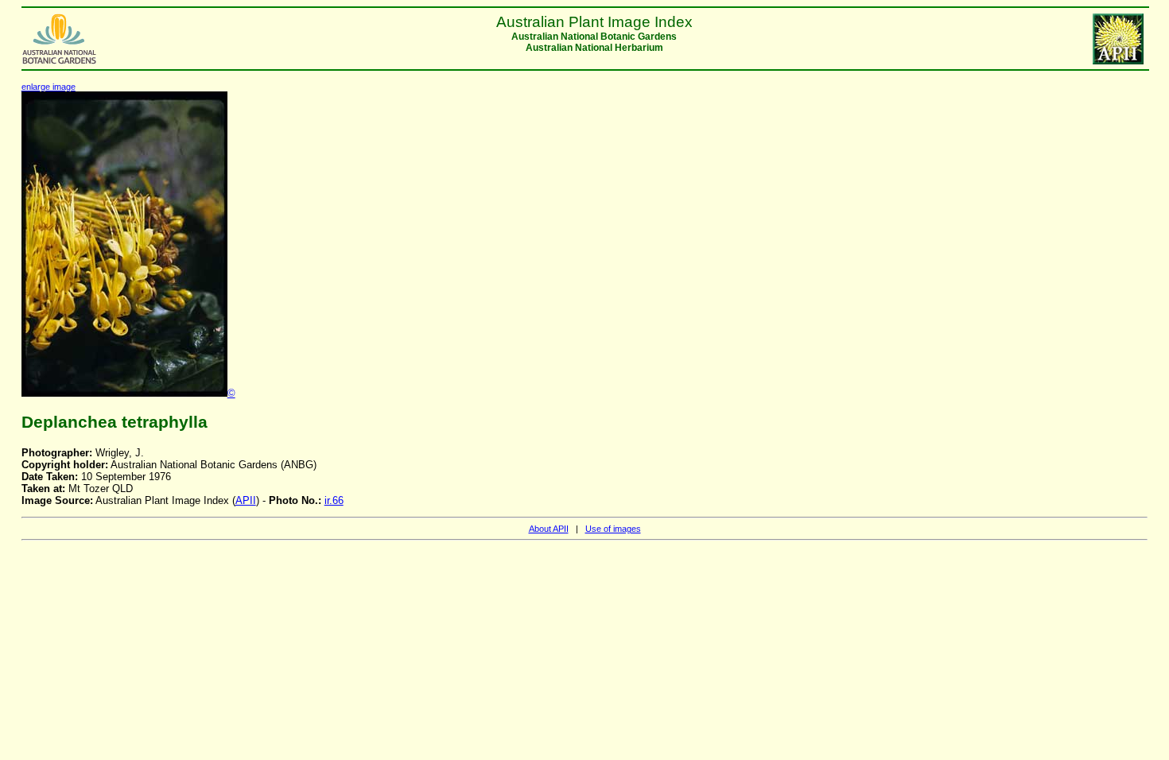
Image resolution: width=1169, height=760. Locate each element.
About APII (549, 528)
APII (245, 500)
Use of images (613, 528)
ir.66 (334, 500)
